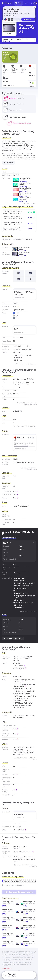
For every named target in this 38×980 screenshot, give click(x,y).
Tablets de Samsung (29, 203)
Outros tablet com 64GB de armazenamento (28, 468)
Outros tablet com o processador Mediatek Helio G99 (26, 403)
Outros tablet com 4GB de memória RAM (24, 426)
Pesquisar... (20, 3)
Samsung (16, 172)
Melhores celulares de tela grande (25, 364)
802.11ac (16, 660)
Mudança (28, 19)
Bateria (5, 808)
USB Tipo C (6, 739)
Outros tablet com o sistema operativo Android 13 (25, 865)
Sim (14, 462)
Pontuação (5, 434)
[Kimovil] (6, 3)
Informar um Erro (6, 968)
